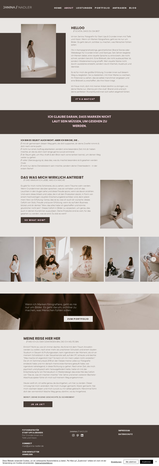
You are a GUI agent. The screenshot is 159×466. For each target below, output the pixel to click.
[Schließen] (156, 462)
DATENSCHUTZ (125, 434)
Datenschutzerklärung (43, 463)
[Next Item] (153, 259)
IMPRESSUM (124, 430)
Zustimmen (146, 462)
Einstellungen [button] (116, 462)
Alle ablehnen (131, 462)
